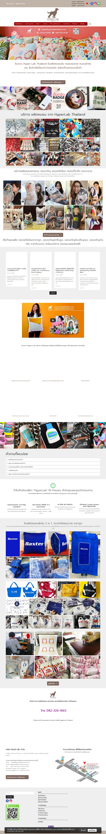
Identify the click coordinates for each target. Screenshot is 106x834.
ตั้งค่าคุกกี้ (83, 830)
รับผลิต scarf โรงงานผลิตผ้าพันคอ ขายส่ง (53, 381)
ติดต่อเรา (75, 24)
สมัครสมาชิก (21, 4)
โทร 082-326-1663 (53, 710)
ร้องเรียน (40, 822)
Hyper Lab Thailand (19, 768)
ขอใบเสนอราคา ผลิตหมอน (52, 82)
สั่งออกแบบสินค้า (43, 802)
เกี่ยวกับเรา (41, 809)
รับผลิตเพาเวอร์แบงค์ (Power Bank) (21, 381)
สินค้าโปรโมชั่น (42, 800)
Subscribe (10, 797)
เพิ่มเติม (82, 24)
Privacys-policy (43, 815)
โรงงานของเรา (29, 24)
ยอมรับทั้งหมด (92, 830)
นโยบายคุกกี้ (21, 831)
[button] (90, 23)
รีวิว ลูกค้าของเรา (55, 24)
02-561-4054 (80, 5)
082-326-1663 (81, 3)
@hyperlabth (80, 1)
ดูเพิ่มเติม (9, 284)
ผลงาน (46, 24)
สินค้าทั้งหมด (41, 796)
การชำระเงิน (66, 24)
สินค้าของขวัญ (42, 798)
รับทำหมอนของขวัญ (52, 235)
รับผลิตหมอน (19, 24)
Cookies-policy (43, 813)
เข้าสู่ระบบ (11, 4)
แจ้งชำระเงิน (41, 811)
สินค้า (38, 24)
